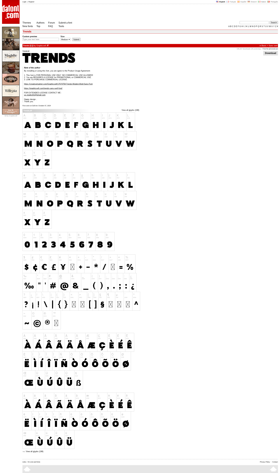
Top (38, 26)
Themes (26, 22)
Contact (275, 462)
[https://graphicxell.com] (48, 46)
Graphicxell (41, 46)
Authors (40, 22)
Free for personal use (270, 49)
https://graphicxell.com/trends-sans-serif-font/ (43, 88)
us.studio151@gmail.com (35, 95)
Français (232, 2)
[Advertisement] (75, 12)
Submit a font (65, 22)
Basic (264, 46)
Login (24, 2)
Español (243, 2)
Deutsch (253, 2)
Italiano (263, 2)
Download (270, 53)
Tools (61, 26)
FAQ (50, 26)
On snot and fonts (34, 462)
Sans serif (273, 46)
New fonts (27, 26)
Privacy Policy (265, 462)
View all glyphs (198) (130, 110)
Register (31, 2)
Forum (51, 22)
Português (274, 2)
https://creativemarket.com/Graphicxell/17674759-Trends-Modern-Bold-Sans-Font (58, 84)
